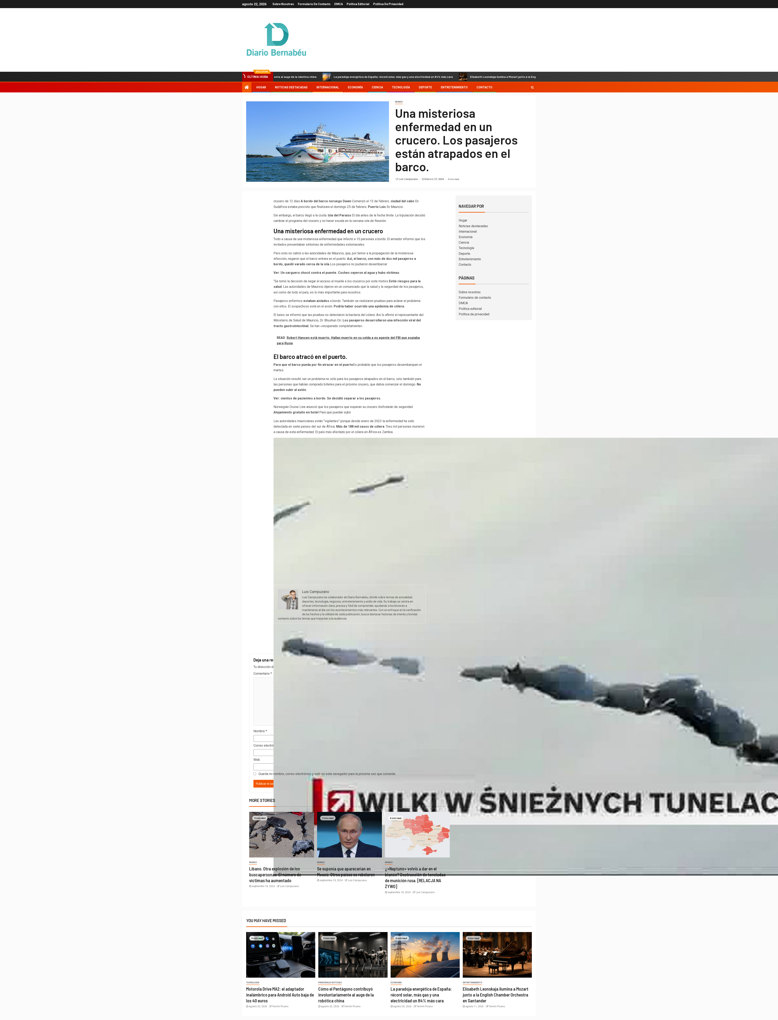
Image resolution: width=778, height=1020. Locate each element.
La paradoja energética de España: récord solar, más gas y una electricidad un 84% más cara (320, 76)
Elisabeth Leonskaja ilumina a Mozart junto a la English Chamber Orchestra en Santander (455, 76)
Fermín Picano (280, 1006)
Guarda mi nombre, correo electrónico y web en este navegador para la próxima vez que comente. (327, 774)
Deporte (425, 87)
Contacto (484, 87)
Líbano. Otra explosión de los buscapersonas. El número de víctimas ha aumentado (275, 874)
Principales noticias (330, 982)
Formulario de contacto (314, 4)
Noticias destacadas (291, 87)
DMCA (338, 4)
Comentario (262, 673)
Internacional (327, 87)
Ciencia (377, 87)
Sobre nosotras (283, 4)
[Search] (532, 87)
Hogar (261, 87)
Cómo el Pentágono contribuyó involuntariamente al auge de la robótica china (346, 994)
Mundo (399, 102)
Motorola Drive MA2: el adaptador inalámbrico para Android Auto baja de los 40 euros (280, 994)
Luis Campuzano (409, 179)
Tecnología (401, 87)
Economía (355, 87)
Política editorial (358, 4)
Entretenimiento (454, 87)
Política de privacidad (388, 4)
